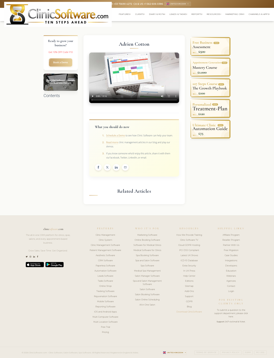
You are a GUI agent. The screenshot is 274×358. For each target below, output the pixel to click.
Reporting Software (105, 306)
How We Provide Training (189, 235)
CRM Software (105, 260)
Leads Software (105, 276)
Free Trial (105, 327)
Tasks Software (105, 281)
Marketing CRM (235, 14)
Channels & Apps (259, 14)
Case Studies (231, 255)
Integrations (231, 260)
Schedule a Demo (115, 135)
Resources (214, 14)
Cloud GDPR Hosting (189, 245)
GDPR (189, 301)
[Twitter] (27, 256)
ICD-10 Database (189, 260)
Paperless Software (105, 265)
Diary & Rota (157, 14)
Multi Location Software (105, 322)
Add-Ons (189, 291)
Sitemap (189, 286)
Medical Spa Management (147, 270)
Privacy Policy (230, 352)
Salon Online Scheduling (147, 299)
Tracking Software (105, 291)
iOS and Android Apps (105, 311)
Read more (112, 142)
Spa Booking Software (147, 255)
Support (189, 296)
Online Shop (105, 286)
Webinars (231, 276)
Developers (231, 265)
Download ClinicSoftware (189, 311)
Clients (140, 14)
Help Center (189, 276)
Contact (231, 286)
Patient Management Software (105, 250)
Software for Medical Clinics (147, 245)
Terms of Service (206, 352)
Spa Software (147, 265)
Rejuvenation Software (105, 296)
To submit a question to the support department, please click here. (231, 313)
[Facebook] (37, 256)
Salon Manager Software (147, 276)
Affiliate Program (231, 235)
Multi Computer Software (105, 317)
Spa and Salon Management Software (147, 282)
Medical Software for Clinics (147, 250)
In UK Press (189, 270)
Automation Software (105, 270)
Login (231, 291)
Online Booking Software (147, 240)
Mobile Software (105, 301)
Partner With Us (231, 245)
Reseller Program (231, 240)
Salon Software (147, 289)
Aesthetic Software (105, 255)
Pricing (105, 332)
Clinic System (105, 240)
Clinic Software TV (189, 240)
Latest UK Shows (189, 255)
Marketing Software (147, 235)
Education (231, 270)
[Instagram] (30, 256)
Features (125, 14)
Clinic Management (105, 235)
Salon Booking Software (147, 294)
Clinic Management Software (105, 245)
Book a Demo (60, 62)
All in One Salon (147, 304)
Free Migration (231, 250)
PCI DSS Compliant (189, 250)
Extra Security (189, 265)
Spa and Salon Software (147, 260)
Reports (197, 14)
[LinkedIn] (34, 256)
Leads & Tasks (178, 14)
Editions (189, 281)
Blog (189, 306)
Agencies (231, 281)
